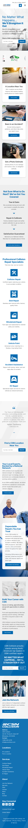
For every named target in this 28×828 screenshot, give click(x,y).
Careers (4, 789)
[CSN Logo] (6, 4)
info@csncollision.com (8, 742)
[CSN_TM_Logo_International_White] (10, 724)
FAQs (3, 787)
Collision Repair (14, 279)
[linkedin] (13, 804)
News (3, 791)
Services (6, 759)
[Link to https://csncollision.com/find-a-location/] (20, 5)
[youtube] (10, 804)
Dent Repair (14, 301)
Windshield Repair (14, 322)
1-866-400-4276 (7, 740)
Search (22, 41)
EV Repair (14, 386)
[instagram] (6, 804)
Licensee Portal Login (8, 809)
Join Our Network (7, 783)
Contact (4, 795)
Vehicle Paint (14, 343)
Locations (6, 748)
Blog (3, 793)
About (4, 779)
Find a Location (6, 754)
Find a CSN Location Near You (13, 38)
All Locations (6, 751)
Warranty (4, 785)
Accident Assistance (14, 365)
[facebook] (3, 804)
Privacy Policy (17, 820)
